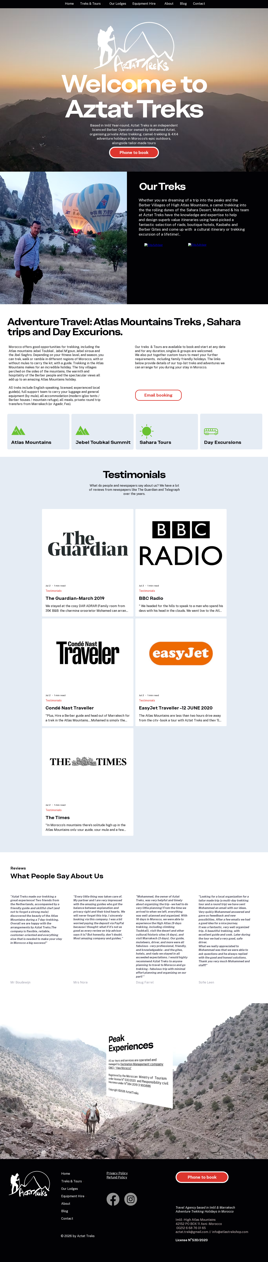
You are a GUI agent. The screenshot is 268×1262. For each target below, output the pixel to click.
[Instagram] (130, 1199)
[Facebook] (113, 1199)
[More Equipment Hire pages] (157, 4)
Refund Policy (117, 1177)
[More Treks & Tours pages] (102, 4)
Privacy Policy (117, 1173)
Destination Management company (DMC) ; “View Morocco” (135, 1066)
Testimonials (54, 590)
